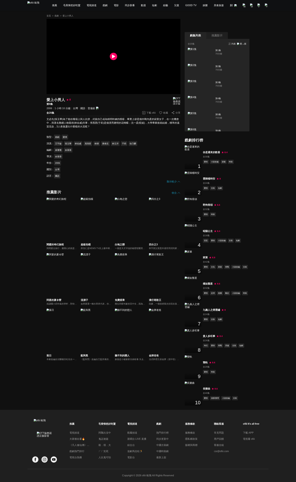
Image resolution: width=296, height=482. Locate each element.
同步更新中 (162, 439)
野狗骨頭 (208, 205)
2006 (49, 108)
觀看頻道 (132, 432)
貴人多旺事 (209, 336)
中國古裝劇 (162, 445)
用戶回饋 (219, 439)
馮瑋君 (88, 143)
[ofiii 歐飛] (35, 5)
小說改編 (214, 162)
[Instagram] (44, 459)
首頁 (49, 15)
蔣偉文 (105, 143)
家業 (205, 257)
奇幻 (206, 345)
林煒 (97, 143)
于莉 (124, 143)
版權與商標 (191, 445)
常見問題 (219, 432)
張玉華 (68, 143)
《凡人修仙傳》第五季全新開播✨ (80, 445)
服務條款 (190, 432)
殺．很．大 (105, 445)
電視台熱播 (76, 457)
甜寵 (224, 162)
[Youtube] (54, 459)
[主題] (267, 5)
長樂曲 (206, 388)
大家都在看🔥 (77, 439)
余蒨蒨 (68, 150)
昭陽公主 (208, 231)
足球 (213, 293)
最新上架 (161, 457)
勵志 (227, 293)
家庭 (220, 267)
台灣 (75, 108)
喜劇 (57, 137)
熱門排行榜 (162, 432)
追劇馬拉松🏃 (135, 451)
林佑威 (78, 143)
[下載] (259, 5)
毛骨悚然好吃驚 (107, 423)
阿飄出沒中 (105, 432)
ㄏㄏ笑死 (103, 451)
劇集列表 (195, 35)
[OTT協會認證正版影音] (176, 101)
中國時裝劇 (162, 451)
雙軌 (205, 362)
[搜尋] (244, 5)
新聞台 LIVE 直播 (136, 439)
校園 (220, 293)
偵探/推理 (215, 398)
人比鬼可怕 (105, 457)
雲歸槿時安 (209, 178)
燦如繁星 (208, 283)
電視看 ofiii (249, 439)
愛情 (65, 137)
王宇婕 (58, 143)
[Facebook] (35, 459)
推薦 (72, 423)
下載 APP (248, 432)
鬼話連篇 (103, 439)
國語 (82, 108)
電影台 (131, 457)
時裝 (231, 162)
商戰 (227, 267)
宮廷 (206, 240)
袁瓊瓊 (58, 150)
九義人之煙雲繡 (211, 310)
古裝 (213, 188)
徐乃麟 (133, 143)
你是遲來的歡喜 (211, 152)
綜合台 (131, 445)
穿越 (227, 345)
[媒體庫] (252, 5)
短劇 (220, 188)
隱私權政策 (191, 439)
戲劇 (57, 15)
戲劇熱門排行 (77, 451)
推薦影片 (217, 35)
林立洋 (115, 143)
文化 (213, 267)
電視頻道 (74, 432)
